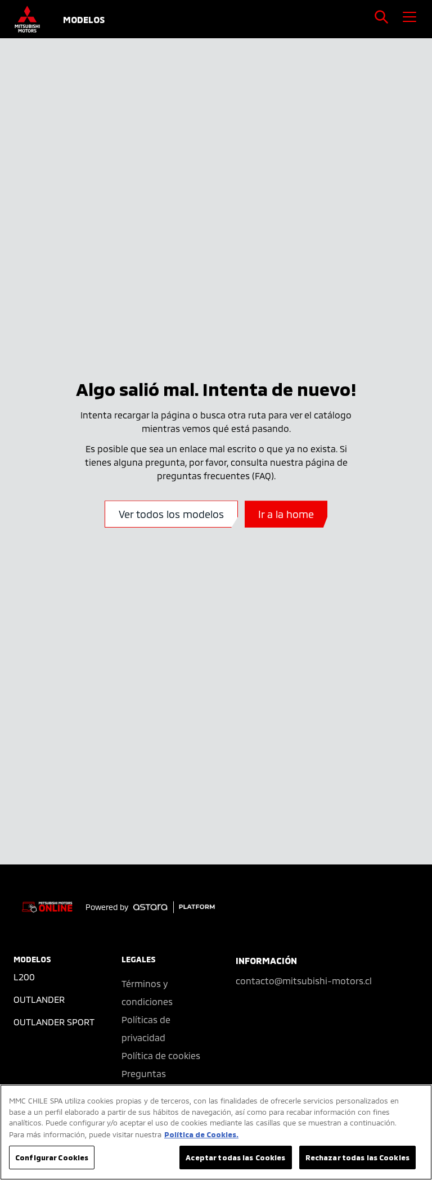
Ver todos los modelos (171, 514)
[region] (216, 1132)
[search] (381, 17)
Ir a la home (286, 514)
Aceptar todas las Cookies (235, 1157)
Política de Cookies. (201, 1134)
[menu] (409, 16)
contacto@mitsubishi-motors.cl (304, 980)
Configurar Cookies (51, 1157)
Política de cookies (161, 1055)
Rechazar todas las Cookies (357, 1157)
